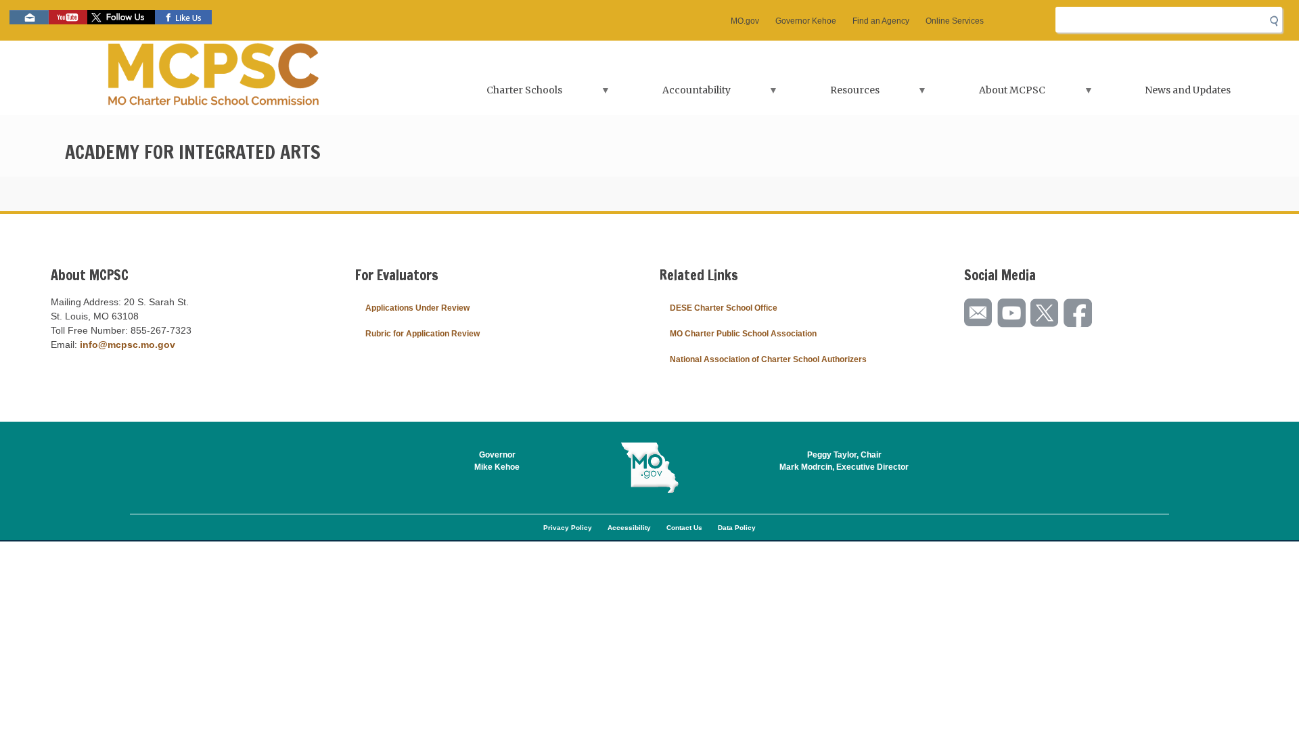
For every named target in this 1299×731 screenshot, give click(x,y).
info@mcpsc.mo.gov (127, 344)
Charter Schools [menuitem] (502, 94)
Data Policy (737, 527)
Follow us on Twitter (121, 17)
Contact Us (684, 527)
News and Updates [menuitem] (1188, 90)
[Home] (214, 78)
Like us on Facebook (183, 17)
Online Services (955, 21)
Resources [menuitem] (832, 94)
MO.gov (745, 21)
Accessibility (629, 527)
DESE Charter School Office (723, 308)
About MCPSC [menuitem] (989, 94)
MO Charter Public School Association (743, 333)
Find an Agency (880, 21)
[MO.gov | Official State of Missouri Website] (649, 467)
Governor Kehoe (805, 21)
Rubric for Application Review (422, 333)
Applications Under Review (417, 308)
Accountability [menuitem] (673, 94)
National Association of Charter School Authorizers (768, 359)
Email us (29, 17)
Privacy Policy (567, 527)
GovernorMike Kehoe (497, 461)
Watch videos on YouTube (68, 17)
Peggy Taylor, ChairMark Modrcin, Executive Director (844, 461)
